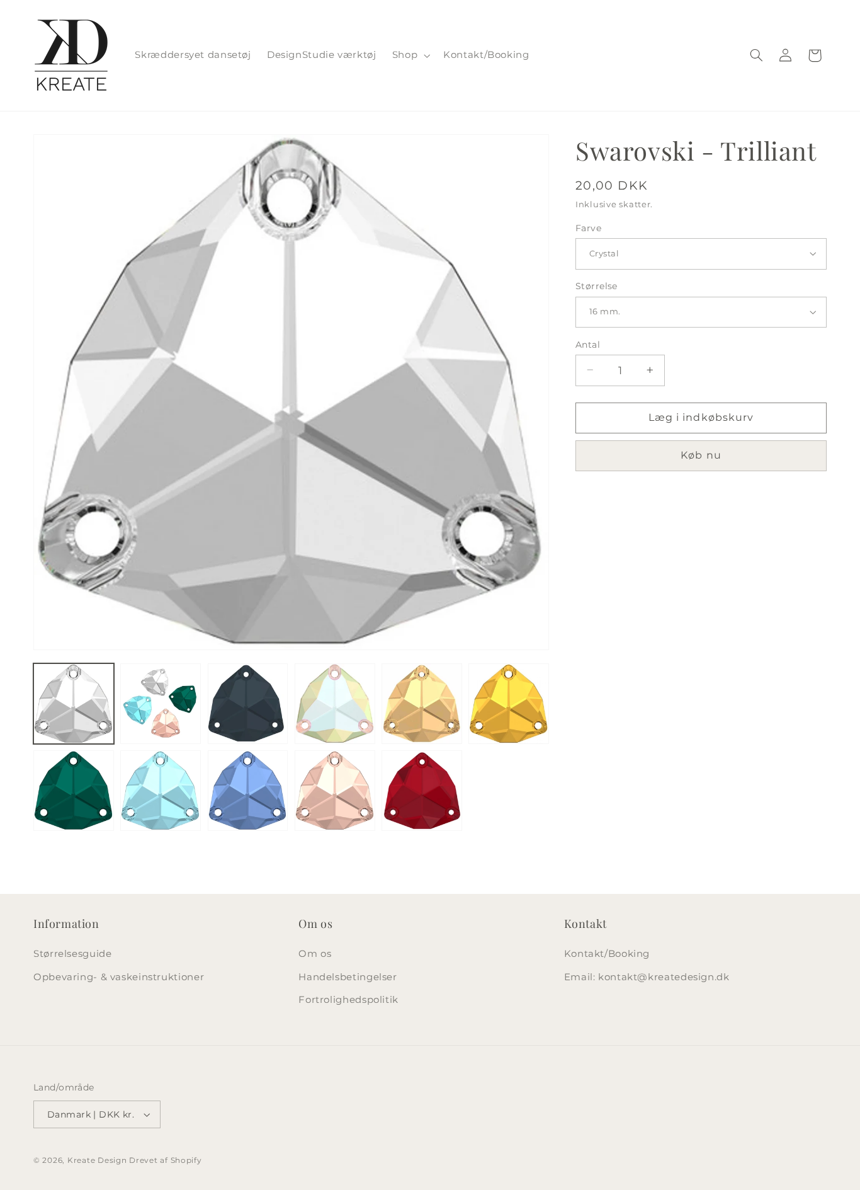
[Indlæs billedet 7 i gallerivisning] (73, 790)
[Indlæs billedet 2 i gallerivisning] (160, 703)
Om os (314, 953)
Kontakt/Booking (607, 953)
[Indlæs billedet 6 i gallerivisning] (508, 703)
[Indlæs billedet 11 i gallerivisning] (422, 790)
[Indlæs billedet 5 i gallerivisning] (422, 703)
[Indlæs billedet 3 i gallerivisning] (248, 703)
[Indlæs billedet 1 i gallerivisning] (73, 703)
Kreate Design (97, 1160)
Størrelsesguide (72, 953)
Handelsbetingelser (347, 977)
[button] (409, 55)
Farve (588, 227)
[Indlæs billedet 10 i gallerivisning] (335, 790)
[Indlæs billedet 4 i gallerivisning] (335, 703)
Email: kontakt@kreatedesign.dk (647, 977)
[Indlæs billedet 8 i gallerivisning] (160, 790)
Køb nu (701, 455)
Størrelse (596, 286)
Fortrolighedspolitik (348, 999)
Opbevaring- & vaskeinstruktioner (118, 977)
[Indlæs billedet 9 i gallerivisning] (248, 790)
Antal (587, 344)
